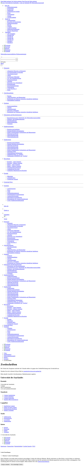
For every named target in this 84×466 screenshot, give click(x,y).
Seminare (6, 103)
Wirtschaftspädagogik (12, 137)
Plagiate (9, 96)
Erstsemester (10, 8)
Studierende (10, 10)
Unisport (9, 26)
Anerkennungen (11, 188)
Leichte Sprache (27, 446)
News (8, 190)
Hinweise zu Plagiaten (13, 110)
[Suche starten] (17, 59)
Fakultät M (10, 36)
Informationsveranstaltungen (14, 197)
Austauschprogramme (13, 196)
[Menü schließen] (1, 65)
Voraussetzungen (11, 109)
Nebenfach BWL (11, 151)
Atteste (9, 75)
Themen (9, 107)
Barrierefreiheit (18, 446)
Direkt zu (7, 19)
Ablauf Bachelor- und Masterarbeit (16, 97)
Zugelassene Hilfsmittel (13, 77)
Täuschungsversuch (12, 74)
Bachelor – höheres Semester (14, 163)
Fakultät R (10, 42)
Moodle (9, 25)
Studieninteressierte (12, 7)
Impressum (3, 446)
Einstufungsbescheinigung (14, 167)
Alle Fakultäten (11, 33)
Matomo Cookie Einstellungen (10, 455)
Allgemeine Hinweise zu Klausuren (16, 71)
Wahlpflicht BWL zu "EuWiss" (15, 154)
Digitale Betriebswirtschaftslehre (15, 131)
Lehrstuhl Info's (11, 178)
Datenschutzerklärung (43, 461)
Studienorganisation (12, 23)
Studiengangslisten (9, 126)
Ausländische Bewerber (13, 169)
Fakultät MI (10, 38)
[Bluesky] (7, 48)
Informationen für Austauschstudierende (17, 199)
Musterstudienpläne (12, 122)
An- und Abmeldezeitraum (14, 78)
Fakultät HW (10, 35)
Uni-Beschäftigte (11, 17)
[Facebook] (7, 45)
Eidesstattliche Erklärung (13, 100)
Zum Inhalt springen (6, 1)
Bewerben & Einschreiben (14, 22)
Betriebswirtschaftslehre (13, 129)
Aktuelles (9, 81)
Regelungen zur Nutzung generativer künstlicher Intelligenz (22, 99)
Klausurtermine (11, 84)
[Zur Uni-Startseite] (15, 3)
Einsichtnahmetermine (13, 85)
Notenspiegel (10, 87)
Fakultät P (9, 41)
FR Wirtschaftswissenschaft (37, 3)
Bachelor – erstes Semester (14, 161)
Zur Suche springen (16, 1)
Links (8, 191)
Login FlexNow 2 (12, 88)
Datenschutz (10, 446)
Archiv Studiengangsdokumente (15, 200)
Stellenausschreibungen (13, 29)
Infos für (7, 5)
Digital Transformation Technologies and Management (21, 132)
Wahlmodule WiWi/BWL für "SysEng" (17, 156)
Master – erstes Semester (13, 164)
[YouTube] (7, 47)
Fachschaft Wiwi (8, 182)
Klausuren (6, 68)
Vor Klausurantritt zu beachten (15, 72)
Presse (8, 13)
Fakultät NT (10, 39)
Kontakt (6, 173)
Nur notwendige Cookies (17, 464)
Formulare (10, 123)
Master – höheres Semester (14, 166)
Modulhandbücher (12, 120)
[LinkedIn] (7, 51)
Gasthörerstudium (11, 28)
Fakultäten (7, 32)
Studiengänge (7, 139)
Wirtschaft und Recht (12, 134)
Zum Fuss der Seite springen (29, 1)
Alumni (9, 16)
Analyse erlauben (5, 464)
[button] (3, 62)
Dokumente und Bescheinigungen (13, 115)
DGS (33, 446)
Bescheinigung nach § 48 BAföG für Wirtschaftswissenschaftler (23, 118)
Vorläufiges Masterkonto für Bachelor (17, 170)
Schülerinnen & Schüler (13, 11)
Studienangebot (11, 20)
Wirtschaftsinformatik (12, 135)
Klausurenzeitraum (12, 80)
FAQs (8, 90)
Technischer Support (12, 179)
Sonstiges (6, 185)
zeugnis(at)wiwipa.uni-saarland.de (32, 371)
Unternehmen (10, 14)
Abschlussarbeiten (8, 93)
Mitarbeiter (10, 176)
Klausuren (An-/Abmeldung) (14, 83)
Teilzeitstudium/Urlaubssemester (15, 194)
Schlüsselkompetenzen (13, 193)
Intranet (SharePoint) (12, 30)
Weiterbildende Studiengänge (14, 153)
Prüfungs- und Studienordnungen (15, 119)
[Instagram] (7, 50)
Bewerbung (7, 158)
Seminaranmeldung (12, 106)
